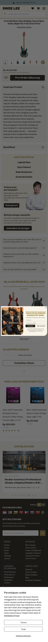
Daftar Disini (30, 325)
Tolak (23, 629)
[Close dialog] (46, 307)
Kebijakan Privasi (11, 615)
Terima (23, 622)
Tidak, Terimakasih (41, 326)
